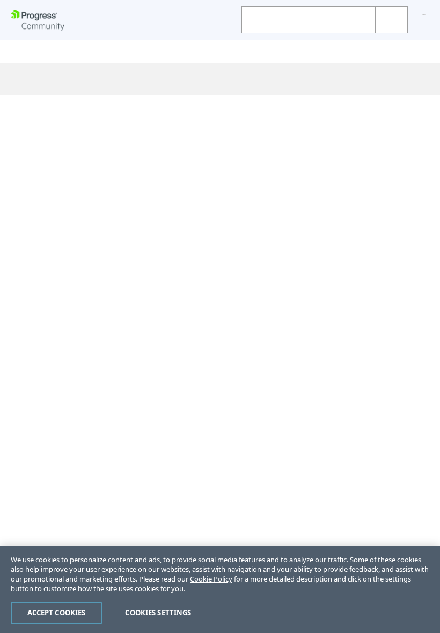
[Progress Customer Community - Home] (37, 20)
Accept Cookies (56, 612)
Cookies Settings (158, 612)
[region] (220, 589)
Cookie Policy (211, 579)
